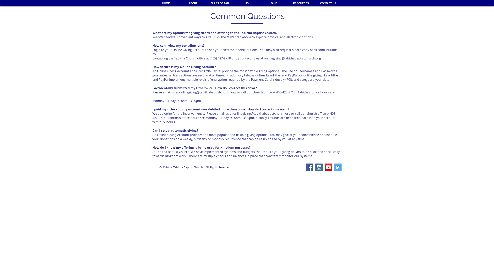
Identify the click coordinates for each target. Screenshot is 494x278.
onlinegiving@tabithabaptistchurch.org (292, 58)
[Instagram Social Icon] (319, 167)
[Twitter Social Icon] (338, 167)
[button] (301, 3)
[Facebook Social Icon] (309, 167)
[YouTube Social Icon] (328, 167)
